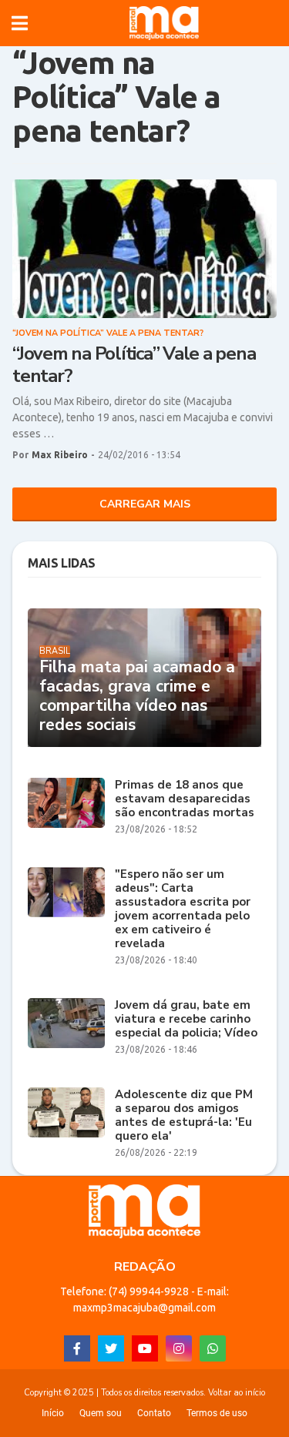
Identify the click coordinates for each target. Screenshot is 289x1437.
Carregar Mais (144, 504)
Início (53, 1413)
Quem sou (100, 1413)
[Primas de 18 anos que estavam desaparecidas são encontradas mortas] (66, 803)
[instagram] (179, 1348)
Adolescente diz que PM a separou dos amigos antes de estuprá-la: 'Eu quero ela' (184, 1115)
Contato (154, 1413)
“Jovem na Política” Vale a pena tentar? (133, 365)
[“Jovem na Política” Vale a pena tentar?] (144, 248)
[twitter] (111, 1348)
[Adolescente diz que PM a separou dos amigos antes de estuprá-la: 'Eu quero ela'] (66, 1112)
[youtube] (145, 1348)
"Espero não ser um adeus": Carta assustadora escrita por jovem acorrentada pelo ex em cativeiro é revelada (182, 908)
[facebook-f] (77, 1348)
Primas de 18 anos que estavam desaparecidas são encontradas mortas (184, 798)
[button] (19, 23)
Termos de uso (217, 1413)
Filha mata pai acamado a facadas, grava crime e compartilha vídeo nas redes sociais (137, 696)
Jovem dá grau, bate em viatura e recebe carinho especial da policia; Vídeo (186, 1019)
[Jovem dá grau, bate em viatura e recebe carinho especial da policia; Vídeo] (66, 1023)
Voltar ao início (236, 1392)
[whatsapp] (213, 1348)
